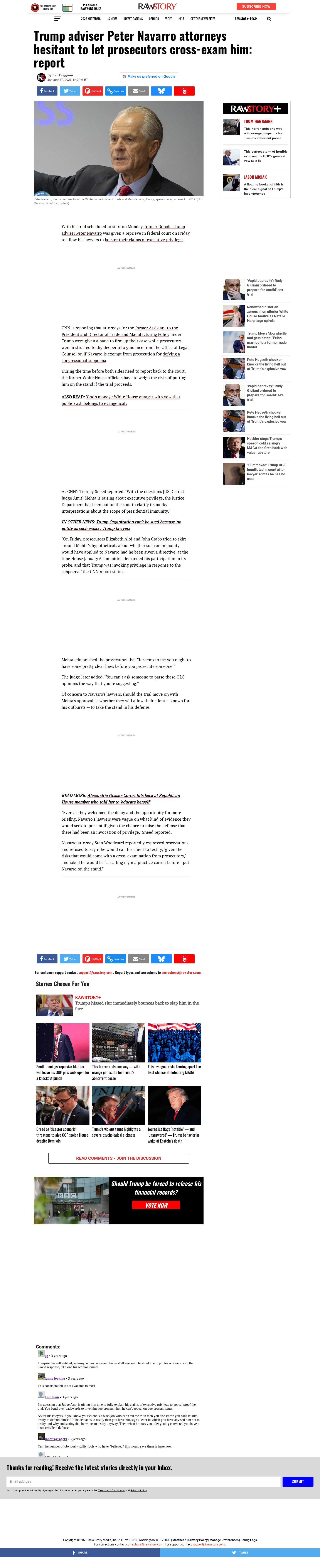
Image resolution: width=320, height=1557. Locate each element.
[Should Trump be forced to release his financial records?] (71, 1200)
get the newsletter (203, 18)
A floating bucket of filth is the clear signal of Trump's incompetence (264, 189)
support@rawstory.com (208, 1544)
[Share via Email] (138, 91)
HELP (181, 18)
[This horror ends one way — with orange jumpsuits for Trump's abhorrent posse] (231, 127)
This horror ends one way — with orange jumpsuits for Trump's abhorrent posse (265, 133)
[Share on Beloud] (184, 91)
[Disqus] (119, 1284)
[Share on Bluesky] (161, 91)
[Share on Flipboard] (93, 91)
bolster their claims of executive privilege (144, 239)
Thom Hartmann (258, 121)
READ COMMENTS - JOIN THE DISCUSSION (118, 1158)
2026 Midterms (91, 18)
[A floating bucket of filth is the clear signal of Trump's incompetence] (231, 182)
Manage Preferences (224, 1540)
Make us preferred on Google (151, 76)
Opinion (154, 18)
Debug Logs (249, 1540)
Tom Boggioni (62, 75)
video (168, 18)
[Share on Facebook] (47, 91)
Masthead (179, 1540)
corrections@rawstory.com (144, 1544)
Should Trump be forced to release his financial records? (156, 1187)
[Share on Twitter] (70, 91)
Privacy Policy (198, 1540)
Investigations (133, 18)
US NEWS (112, 18)
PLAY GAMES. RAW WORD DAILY (91, 7)
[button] (269, 18)
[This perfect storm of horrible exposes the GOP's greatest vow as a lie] (231, 157)
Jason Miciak (255, 177)
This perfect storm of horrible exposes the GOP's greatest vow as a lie (266, 156)
